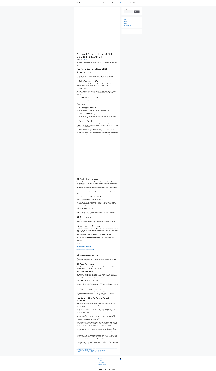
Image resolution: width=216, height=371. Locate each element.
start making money (98, 222)
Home (104, 2)
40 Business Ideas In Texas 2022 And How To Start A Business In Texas (91, 350)
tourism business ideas (82, 348)
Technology (114, 2)
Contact (125, 21)
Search (125, 9)
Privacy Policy (127, 23)
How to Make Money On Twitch (83, 246)
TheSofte (79, 3)
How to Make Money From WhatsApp (85, 249)
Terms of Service (127, 25)
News (109, 2)
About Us (126, 19)
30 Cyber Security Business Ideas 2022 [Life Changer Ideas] (89, 351)
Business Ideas (123, 2)
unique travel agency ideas (87, 349)
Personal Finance (133, 2)
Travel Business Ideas (100, 348)
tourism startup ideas (91, 348)
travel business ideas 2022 (109, 348)
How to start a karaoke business (84, 252)
